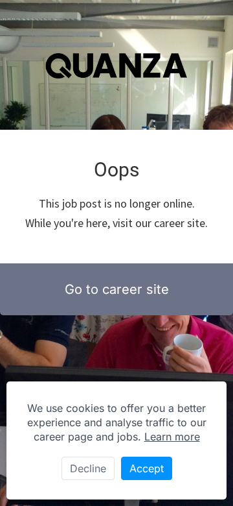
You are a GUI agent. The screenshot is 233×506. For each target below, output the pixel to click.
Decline (88, 468)
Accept (146, 468)
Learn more (172, 436)
